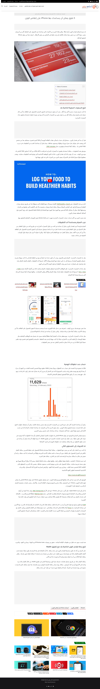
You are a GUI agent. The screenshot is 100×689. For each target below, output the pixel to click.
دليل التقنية (59, 14)
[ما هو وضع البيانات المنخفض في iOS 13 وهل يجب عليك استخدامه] (41, 666)
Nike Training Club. (38, 491)
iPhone (82, 607)
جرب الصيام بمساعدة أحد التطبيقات (68, 93)
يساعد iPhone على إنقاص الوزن (60, 607)
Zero (80, 272)
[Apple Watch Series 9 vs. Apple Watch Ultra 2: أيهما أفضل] (22, 649)
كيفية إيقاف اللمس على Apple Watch (60, 670)
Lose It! (68, 204)
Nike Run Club (39, 494)
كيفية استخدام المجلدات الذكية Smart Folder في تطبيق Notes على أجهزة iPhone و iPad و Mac (78, 657)
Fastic (19, 269)
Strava (69, 508)
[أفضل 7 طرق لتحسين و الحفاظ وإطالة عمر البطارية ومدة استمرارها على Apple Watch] (41, 650)
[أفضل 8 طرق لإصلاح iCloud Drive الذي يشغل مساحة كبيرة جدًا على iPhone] (59, 649)
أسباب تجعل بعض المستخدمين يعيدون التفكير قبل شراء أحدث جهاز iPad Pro (21, 287)
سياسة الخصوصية (10, 1)
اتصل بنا (4, 1)
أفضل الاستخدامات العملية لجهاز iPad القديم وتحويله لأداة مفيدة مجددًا (70, 287)
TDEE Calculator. (51, 146)
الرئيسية (63, 14)
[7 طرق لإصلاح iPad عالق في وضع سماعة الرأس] (22, 665)
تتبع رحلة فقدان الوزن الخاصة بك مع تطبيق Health (71, 103)
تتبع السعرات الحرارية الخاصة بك (67, 90)
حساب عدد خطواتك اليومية (66, 96)
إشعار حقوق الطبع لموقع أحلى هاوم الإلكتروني (27, 1)
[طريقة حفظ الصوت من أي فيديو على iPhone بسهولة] (57, 284)
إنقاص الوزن (74, 607)
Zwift (84, 504)
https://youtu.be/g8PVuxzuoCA (77, 475)
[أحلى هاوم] (90, 6)
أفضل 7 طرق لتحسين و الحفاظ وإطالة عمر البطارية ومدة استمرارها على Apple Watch (41, 657)
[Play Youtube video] (50, 181)
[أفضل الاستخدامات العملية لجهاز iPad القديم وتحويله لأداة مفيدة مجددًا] (82, 284)
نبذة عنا (16, 1)
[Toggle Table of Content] (82, 86)
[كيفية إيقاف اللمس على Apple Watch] (59, 665)
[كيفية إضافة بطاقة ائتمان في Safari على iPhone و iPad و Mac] (77, 665)
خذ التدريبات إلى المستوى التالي (66, 99)
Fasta (84, 272)
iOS (54, 14)
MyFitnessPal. (61, 204)
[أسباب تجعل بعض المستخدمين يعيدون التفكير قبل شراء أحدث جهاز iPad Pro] (32, 284)
